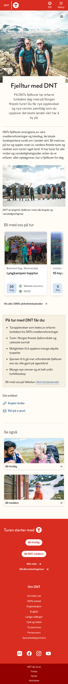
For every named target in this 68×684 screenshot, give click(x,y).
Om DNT (34, 587)
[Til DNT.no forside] (10, 5)
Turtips (34, 671)
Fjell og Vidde (34, 622)
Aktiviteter (34, 680)
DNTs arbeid (34, 601)
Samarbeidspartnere (34, 638)
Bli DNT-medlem (34, 554)
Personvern (34, 632)
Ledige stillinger (34, 617)
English (34, 611)
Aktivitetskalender (47, 382)
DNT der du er (34, 666)
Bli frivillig (34, 542)
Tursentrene (34, 627)
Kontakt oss (34, 596)
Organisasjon (34, 606)
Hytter (34, 676)
